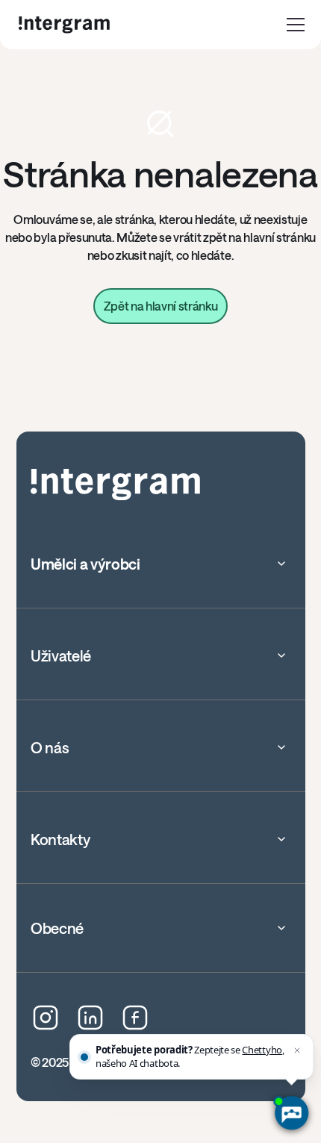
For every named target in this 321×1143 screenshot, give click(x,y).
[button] (296, 24)
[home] (64, 25)
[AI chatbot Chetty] (291, 1113)
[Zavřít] (297, 1050)
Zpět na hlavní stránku (161, 306)
